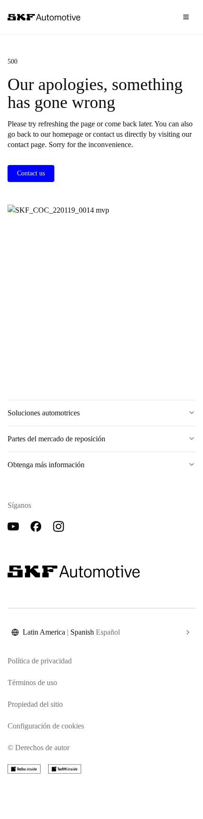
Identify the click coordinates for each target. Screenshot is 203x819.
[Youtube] (13, 526)
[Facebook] (36, 526)
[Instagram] (58, 526)
